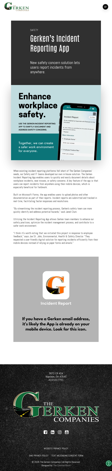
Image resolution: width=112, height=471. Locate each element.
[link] (108, 463)
